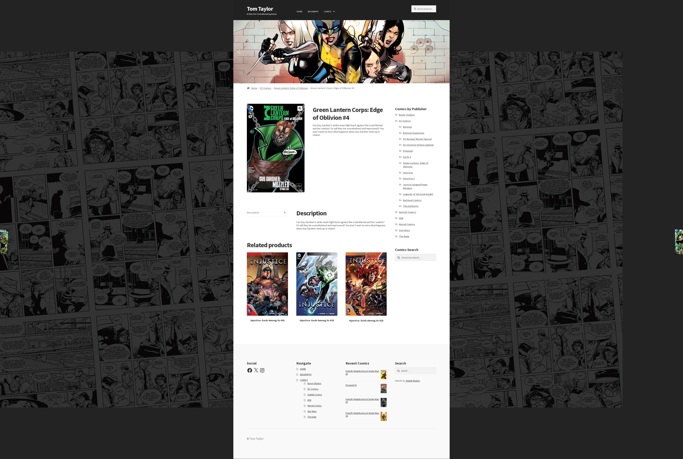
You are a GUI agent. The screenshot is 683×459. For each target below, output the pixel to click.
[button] (239, 51)
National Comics (412, 200)
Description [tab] (253, 212)
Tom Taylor (260, 8)
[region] (341, 51)
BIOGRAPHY (313, 11)
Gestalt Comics (407, 212)
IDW (401, 218)
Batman (407, 126)
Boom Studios (407, 114)
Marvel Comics (407, 224)
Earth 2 (407, 157)
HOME (299, 11)
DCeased (408, 151)
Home (254, 88)
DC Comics (265, 88)
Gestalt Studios (413, 380)
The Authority (411, 206)
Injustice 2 (409, 178)
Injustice (408, 172)
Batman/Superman (413, 133)
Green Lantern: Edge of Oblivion (291, 88)
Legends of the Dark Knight (418, 194)
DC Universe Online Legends (418, 144)
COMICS (327, 11)
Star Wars (404, 230)
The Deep (404, 236)
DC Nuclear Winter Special (417, 139)
